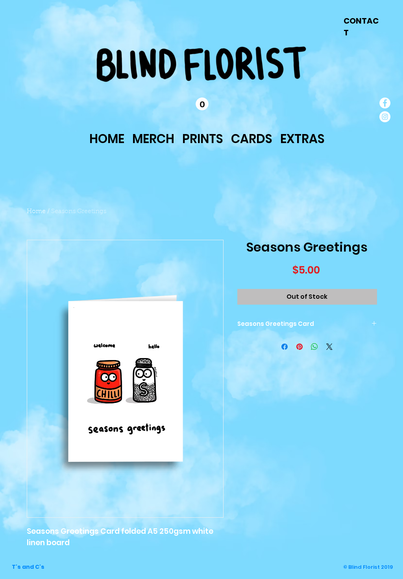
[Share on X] (329, 346)
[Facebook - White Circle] (384, 102)
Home (36, 211)
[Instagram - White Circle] (384, 116)
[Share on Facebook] (284, 346)
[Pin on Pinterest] (299, 346)
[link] (202, 103)
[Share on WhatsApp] (314, 346)
